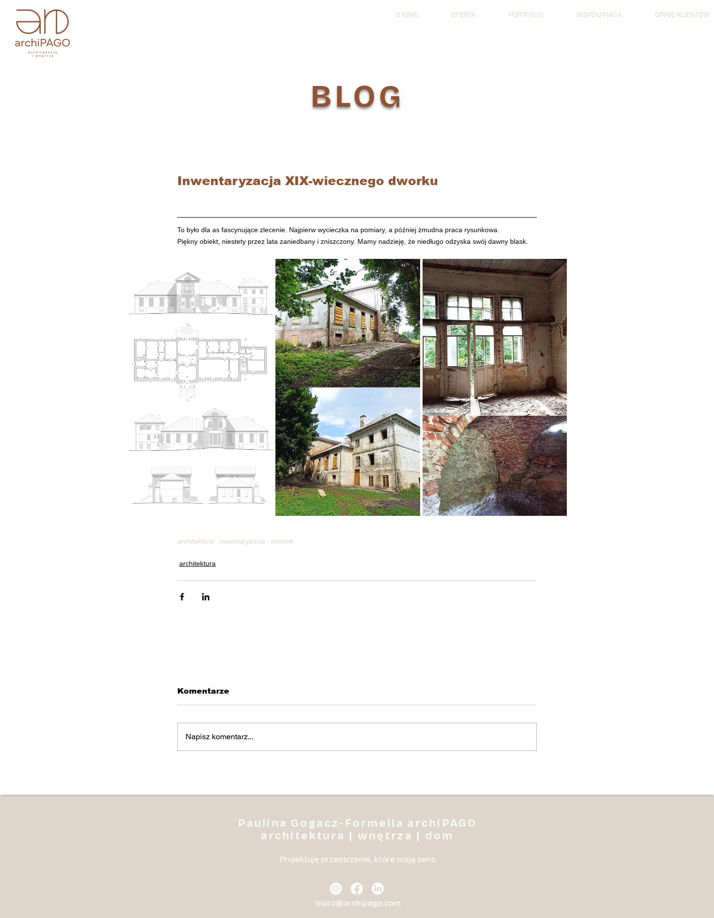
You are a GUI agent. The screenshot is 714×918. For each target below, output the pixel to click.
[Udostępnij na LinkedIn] (205, 596)
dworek (282, 541)
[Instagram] (336, 889)
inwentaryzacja (242, 541)
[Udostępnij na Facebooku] (182, 596)
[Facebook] (357, 889)
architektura (195, 541)
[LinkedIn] (378, 889)
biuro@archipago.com (358, 903)
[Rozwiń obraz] (201, 387)
